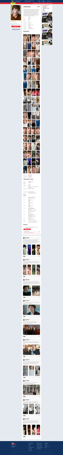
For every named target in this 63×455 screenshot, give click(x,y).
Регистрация (49, 1)
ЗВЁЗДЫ (13, 3)
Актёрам (30, 444)
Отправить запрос (16, 26)
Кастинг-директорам (31, 447)
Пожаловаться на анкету (16, 29)
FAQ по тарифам (39, 448)
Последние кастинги (39, 444)
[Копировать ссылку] (39, 231)
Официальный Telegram (40, 447)
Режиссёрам (30, 448)
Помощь (46, 444)
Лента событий (35, 3)
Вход (43, 1)
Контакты (51, 3)
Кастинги (43, 3)
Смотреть (30, 174)
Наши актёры (39, 3)
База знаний (47, 3)
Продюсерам (30, 450)
